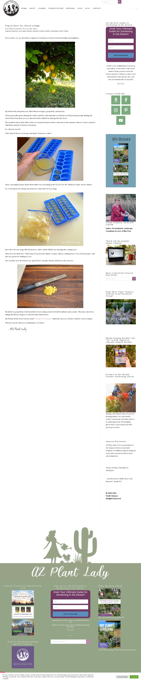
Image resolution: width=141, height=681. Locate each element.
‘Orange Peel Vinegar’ (43, 319)
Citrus (41, 31)
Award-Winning (110, 618)
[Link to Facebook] (127, 8)
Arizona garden (11, 31)
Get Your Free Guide (121, 55)
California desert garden (28, 31)
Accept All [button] (134, 677)
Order (101, 586)
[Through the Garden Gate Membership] (23, 597)
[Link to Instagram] (133, 8)
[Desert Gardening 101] (23, 612)
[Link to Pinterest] (130, 8)
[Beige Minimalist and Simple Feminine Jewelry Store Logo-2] (23, 657)
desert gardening (51, 31)
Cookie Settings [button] (122, 677)
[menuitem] (24, 8)
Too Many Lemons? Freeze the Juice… (22, 29)
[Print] (11, 8)
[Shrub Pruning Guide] (23, 627)
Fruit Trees (63, 31)
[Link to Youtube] (136, 8)
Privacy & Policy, (112, 468)
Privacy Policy (120, 83)
